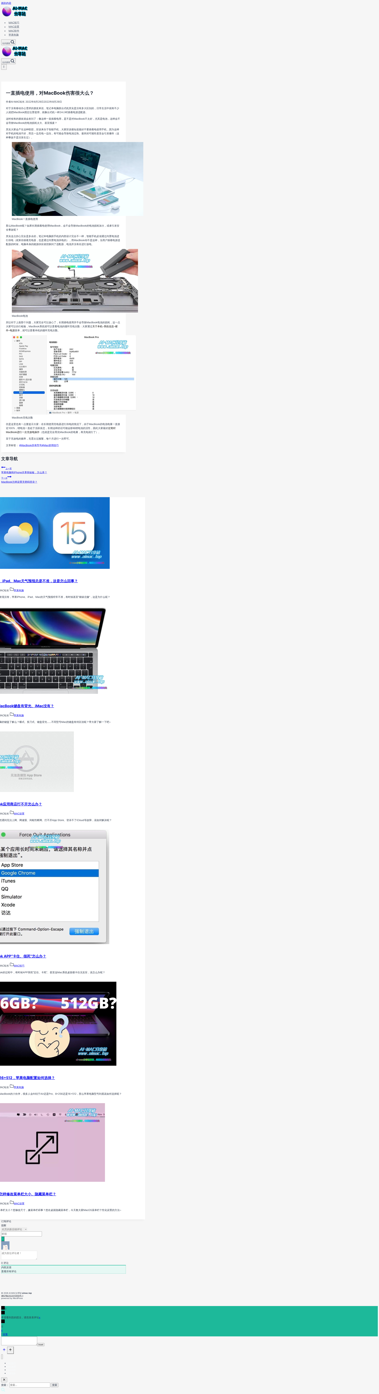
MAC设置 (14, 26)
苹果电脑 (14, 34)
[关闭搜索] (4, 1379)
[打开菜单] (4, 67)
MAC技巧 (14, 22)
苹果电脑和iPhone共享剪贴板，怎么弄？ (24, 470)
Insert (40, 1345)
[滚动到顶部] (4, 1350)
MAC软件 (14, 30)
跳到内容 (6, 3)
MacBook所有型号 (30, 445)
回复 (5, 1334)
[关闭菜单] (2, 1356)
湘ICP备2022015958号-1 (12, 1295)
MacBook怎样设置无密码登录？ (19, 480)
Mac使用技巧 (50, 445)
